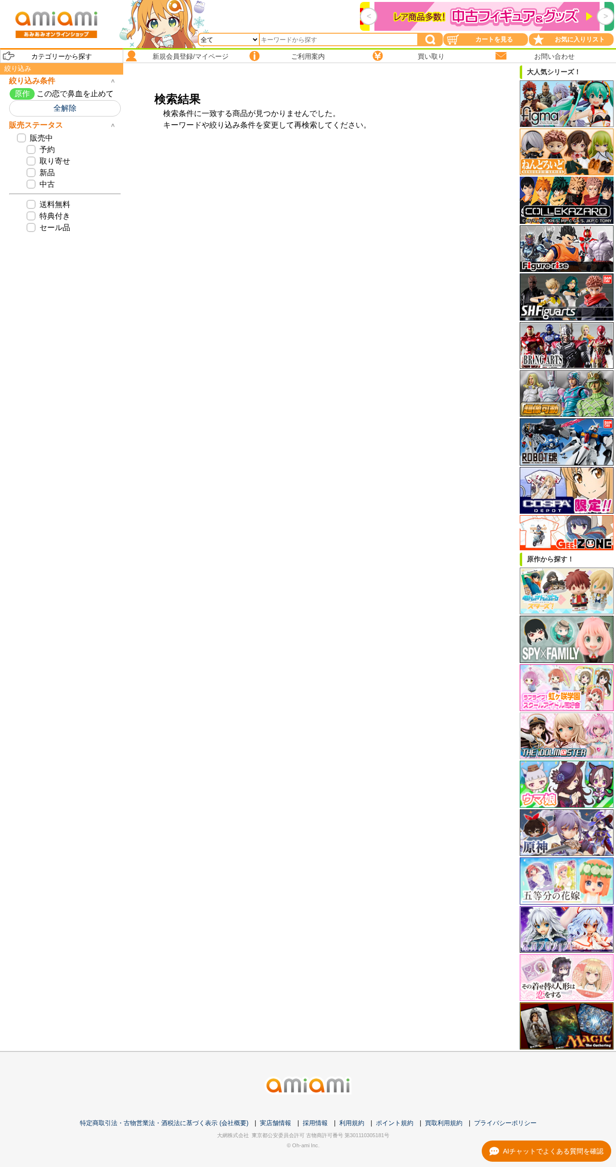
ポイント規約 (394, 1123)
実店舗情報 (275, 1123)
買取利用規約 (443, 1123)
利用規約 (351, 1123)
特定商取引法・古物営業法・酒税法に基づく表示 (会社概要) (164, 1123)
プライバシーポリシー (505, 1123)
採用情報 (315, 1123)
